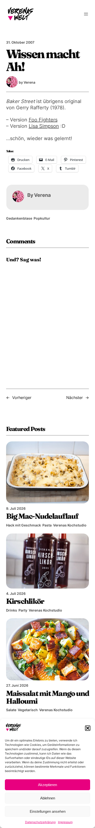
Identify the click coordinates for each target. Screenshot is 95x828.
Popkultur (42, 218)
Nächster (74, 397)
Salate (11, 710)
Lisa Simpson (44, 126)
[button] (87, 728)
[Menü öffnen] (86, 14)
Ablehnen (47, 798)
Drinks (11, 610)
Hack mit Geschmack (23, 525)
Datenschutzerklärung (40, 822)
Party (23, 610)
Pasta (47, 525)
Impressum (65, 822)
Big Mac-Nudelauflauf (42, 516)
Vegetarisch (28, 710)
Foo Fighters (43, 120)
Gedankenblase (19, 218)
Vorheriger (21, 397)
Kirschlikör (25, 601)
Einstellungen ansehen (48, 811)
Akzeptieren (47, 785)
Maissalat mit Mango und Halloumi (47, 697)
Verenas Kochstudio (69, 525)
